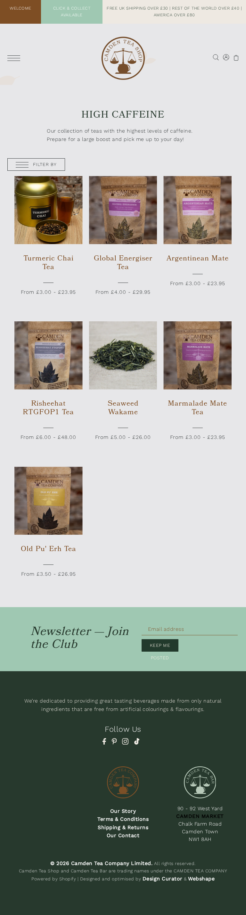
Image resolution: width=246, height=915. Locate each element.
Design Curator (163, 879)
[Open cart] (236, 57)
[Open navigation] (15, 57)
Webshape (201, 879)
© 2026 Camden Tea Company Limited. (101, 863)
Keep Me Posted (160, 647)
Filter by (44, 164)
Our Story (123, 811)
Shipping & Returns (123, 827)
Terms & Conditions (123, 819)
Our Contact (123, 835)
